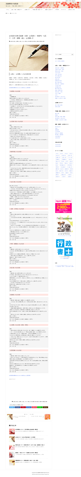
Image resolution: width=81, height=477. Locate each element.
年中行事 (70, 165)
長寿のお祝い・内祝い (59, 91)
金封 (63, 176)
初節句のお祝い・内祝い (59, 71)
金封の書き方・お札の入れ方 (60, 96)
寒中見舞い (62, 165)
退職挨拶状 (57, 129)
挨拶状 (66, 168)
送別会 (57, 176)
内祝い (26, 41)
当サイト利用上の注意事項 (59, 61)
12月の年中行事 (58, 146)
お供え (57, 155)
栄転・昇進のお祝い (58, 82)
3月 (61, 153)
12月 (70, 153)
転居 (70, 174)
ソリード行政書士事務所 (64, 258)
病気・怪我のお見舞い (59, 105)
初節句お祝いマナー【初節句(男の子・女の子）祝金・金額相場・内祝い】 (30, 444)
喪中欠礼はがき (58, 126)
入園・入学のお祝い (58, 74)
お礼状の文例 (57, 137)
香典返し (56, 115)
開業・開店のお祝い (58, 88)
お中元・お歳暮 (58, 93)
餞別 (43, 41)
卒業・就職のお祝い (58, 75)
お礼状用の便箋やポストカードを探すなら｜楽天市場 (19, 87)
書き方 (35, 41)
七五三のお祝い (58, 72)
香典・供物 (57, 113)
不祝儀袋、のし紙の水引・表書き (61, 119)
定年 (71, 163)
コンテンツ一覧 (13, 13)
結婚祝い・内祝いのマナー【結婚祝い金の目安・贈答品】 (26, 452)
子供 (61, 163)
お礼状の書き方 (58, 136)
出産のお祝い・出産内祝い (59, 67)
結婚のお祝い (57, 79)
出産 (71, 161)
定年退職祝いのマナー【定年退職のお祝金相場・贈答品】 (26, 429)
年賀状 (56, 128)
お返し (20, 41)
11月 (66, 153)
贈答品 (41, 41)
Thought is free (46, 474)
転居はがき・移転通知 (59, 133)
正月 (66, 170)
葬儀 (57, 174)
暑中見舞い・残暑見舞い (59, 134)
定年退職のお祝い (58, 87)
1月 (57, 153)
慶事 (31, 41)
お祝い (14, 41)
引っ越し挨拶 (57, 131)
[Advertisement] (38, 23)
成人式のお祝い (58, 77)
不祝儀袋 (64, 159)
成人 (62, 168)
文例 (33, 41)
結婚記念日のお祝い (58, 80)
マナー (23, 41)
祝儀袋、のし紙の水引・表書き (60, 98)
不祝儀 (57, 159)
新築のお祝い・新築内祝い (59, 83)
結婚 (67, 172)
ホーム (8, 13)
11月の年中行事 (58, 144)
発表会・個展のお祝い (59, 90)
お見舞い (17, 41)
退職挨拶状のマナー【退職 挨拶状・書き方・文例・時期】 (27, 460)
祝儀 (37, 41)
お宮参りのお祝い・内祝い (59, 69)
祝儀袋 (58, 172)
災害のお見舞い (58, 106)
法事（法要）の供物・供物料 (60, 116)
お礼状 (11, 41)
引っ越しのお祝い (58, 85)
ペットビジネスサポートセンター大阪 (64, 235)
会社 (70, 159)
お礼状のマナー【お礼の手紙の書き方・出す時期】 (25, 437)
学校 (66, 163)
